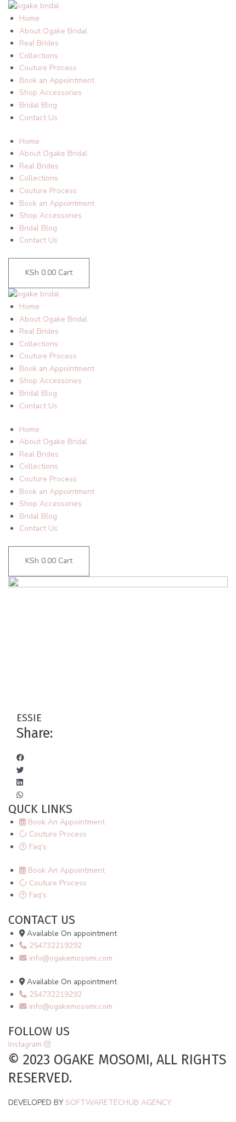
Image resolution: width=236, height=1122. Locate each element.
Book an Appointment (56, 80)
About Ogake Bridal (53, 31)
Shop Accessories (50, 92)
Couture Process (48, 68)
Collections (38, 56)
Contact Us (38, 118)
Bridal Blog (38, 105)
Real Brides (39, 43)
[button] (118, 758)
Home (29, 18)
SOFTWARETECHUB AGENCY (118, 1102)
